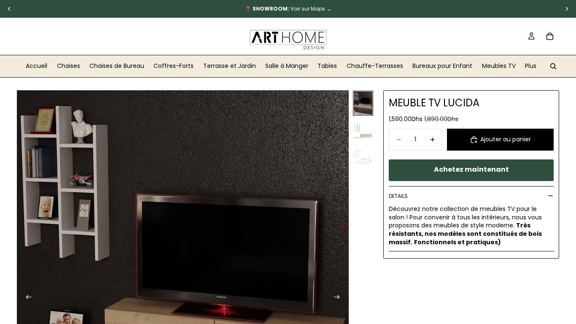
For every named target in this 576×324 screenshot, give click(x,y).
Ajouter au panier (505, 139)
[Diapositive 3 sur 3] (363, 156)
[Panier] (550, 36)
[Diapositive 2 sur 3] (363, 129)
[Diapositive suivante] (339, 298)
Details (398, 196)
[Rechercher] (553, 66)
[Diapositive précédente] (26, 298)
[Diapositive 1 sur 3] (363, 103)
